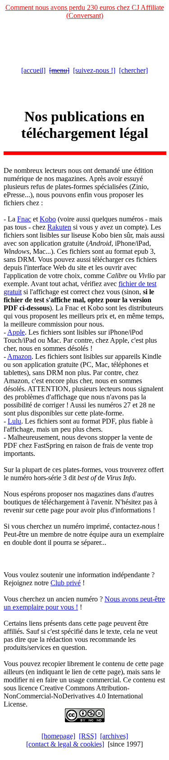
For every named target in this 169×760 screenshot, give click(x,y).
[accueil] (33, 70)
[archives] (114, 736)
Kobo (48, 219)
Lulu (14, 421)
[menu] (59, 70)
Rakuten (59, 227)
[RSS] (87, 736)
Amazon (19, 356)
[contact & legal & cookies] (65, 744)
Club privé (65, 583)
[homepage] (58, 736)
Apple (16, 332)
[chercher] (133, 70)
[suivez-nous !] (94, 70)
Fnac (24, 219)
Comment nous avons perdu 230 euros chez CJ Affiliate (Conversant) (84, 11)
